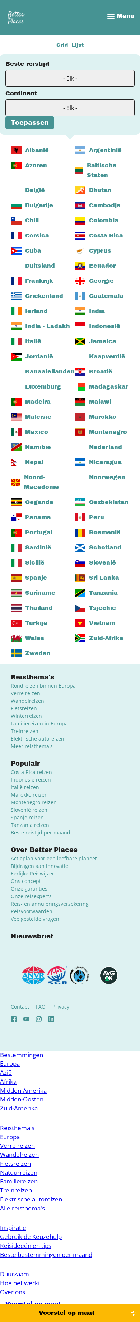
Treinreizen (24, 731)
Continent (21, 93)
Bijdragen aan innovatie (39, 866)
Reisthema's (17, 1128)
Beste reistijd (27, 64)
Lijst (77, 45)
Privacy (60, 1006)
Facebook (14, 1019)
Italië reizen (25, 787)
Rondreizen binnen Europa (43, 685)
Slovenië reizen (29, 809)
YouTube (26, 1019)
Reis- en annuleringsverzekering (50, 903)
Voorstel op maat (66, 1313)
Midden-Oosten (21, 1099)
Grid (62, 45)
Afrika (8, 1081)
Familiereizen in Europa (39, 723)
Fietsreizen (24, 708)
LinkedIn (51, 1019)
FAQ (41, 1006)
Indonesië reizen (31, 779)
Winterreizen (26, 715)
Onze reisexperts (31, 896)
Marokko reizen (29, 794)
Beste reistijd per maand (40, 832)
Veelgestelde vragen (35, 918)
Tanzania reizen (30, 824)
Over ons (12, 1292)
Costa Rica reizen (31, 772)
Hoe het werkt (20, 1283)
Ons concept (26, 881)
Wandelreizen (27, 700)
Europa (10, 1063)
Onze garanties (29, 888)
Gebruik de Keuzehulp (31, 1236)
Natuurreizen (18, 1172)
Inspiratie (13, 1227)
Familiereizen (19, 1181)
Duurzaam (14, 1274)
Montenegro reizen (34, 802)
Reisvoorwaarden (31, 911)
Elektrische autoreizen (37, 738)
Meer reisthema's (32, 746)
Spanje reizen (27, 817)
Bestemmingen (21, 1055)
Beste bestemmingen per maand (46, 1254)
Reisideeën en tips (25, 1245)
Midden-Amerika (23, 1090)
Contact (20, 1006)
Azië (6, 1072)
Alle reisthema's (22, 1208)
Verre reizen (25, 693)
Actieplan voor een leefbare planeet (54, 858)
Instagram (39, 1019)
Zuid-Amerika (19, 1108)
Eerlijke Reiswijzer (32, 873)
